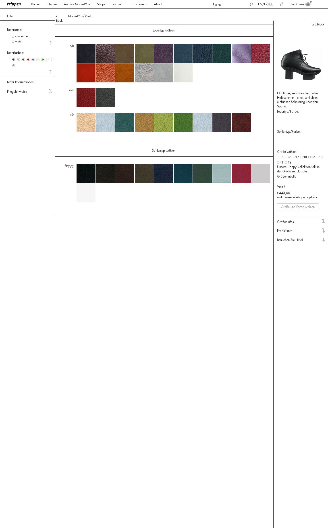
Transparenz (138, 4)
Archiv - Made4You (77, 4)
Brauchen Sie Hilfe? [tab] (290, 240)
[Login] (281, 4)
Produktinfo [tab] (284, 231)
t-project (117, 4)
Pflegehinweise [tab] (17, 92)
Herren (52, 4)
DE (271, 4)
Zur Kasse (297, 4)
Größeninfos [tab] (285, 222)
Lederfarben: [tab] (15, 53)
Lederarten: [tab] (14, 30)
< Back (59, 18)
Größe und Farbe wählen (298, 207)
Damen (35, 4)
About (158, 4)
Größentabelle (286, 176)
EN (260, 4)
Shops (101, 4)
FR (266, 4)
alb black (318, 24)
